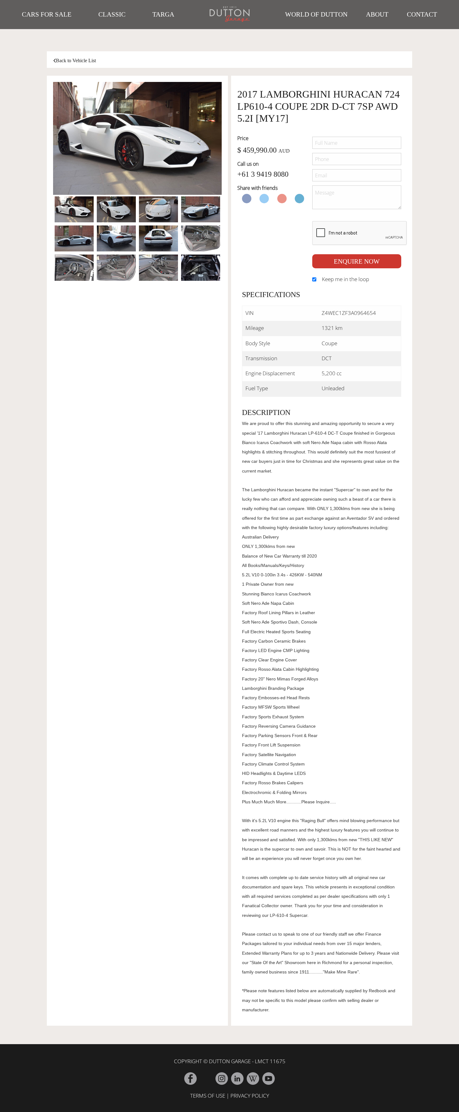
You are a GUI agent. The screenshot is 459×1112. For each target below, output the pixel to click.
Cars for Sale (47, 14)
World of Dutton (316, 14)
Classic (112, 14)
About (377, 14)
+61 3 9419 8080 (263, 174)
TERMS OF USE (207, 1095)
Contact (422, 14)
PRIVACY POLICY (249, 1095)
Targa (163, 14)
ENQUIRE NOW (357, 261)
